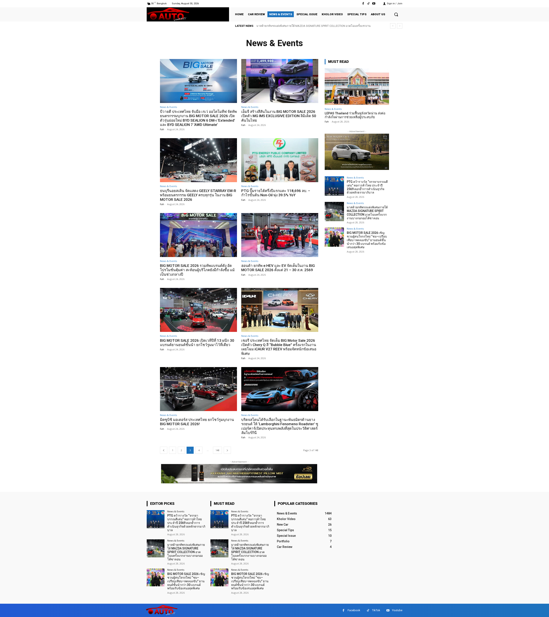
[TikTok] (368, 3)
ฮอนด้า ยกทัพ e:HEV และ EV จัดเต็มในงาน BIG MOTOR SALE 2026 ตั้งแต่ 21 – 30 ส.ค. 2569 (278, 267)
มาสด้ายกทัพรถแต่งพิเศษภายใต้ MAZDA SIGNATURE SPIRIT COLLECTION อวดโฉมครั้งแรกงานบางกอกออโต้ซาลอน (367, 213)
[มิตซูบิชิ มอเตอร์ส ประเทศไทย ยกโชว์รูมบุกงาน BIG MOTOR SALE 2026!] (198, 389)
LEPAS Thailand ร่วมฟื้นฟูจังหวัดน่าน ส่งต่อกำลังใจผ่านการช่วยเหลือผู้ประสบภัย (355, 115)
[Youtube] (374, 3)
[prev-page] (163, 450)
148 (217, 450)
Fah (162, 129)
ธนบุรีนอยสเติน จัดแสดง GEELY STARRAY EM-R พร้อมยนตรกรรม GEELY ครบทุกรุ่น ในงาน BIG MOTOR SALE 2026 (198, 195)
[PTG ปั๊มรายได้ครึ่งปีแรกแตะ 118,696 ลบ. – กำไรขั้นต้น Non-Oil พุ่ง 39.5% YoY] (279, 160)
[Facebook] (363, 3)
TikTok (376, 610)
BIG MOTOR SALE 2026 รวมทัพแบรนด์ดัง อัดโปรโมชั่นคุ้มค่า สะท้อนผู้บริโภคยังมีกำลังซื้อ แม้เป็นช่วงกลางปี (197, 270)
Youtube (397, 610)
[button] (396, 14)
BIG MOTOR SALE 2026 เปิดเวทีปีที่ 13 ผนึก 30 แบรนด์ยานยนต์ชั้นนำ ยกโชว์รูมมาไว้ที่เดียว (197, 342)
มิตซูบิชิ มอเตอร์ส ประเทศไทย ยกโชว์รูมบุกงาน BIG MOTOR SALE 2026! (197, 421)
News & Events (168, 107)
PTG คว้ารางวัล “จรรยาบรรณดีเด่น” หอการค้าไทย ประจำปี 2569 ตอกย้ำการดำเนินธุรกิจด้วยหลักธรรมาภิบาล (367, 187)
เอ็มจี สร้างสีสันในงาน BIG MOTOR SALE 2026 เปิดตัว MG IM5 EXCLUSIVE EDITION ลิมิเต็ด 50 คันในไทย (278, 115)
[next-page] (227, 450)
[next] (399, 26)
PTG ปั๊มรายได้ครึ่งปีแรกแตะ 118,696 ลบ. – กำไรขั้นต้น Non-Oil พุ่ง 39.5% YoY (275, 193)
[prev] (392, 26)
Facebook (354, 610)
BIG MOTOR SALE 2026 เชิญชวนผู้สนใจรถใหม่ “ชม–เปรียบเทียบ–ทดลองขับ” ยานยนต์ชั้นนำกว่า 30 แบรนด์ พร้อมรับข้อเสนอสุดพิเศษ (367, 240)
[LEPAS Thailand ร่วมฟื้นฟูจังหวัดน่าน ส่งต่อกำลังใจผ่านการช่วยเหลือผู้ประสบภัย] (357, 86)
